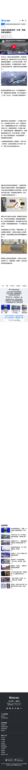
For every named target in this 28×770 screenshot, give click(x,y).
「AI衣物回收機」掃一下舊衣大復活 (14, 302)
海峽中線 (12, 285)
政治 (5, 27)
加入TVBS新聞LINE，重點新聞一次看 (14, 317)
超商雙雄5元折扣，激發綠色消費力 (14, 299)
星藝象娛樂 (3, 745)
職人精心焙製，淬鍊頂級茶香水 (14, 293)
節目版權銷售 (4, 747)
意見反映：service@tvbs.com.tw (14, 703)
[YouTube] (18, 708)
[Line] (10, 708)
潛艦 (7, 285)
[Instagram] (15, 708)
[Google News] (20, 708)
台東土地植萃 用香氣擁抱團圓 (14, 292)
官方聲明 (3, 752)
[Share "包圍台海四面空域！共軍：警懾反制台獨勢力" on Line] (22, 20)
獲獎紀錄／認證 (4, 754)
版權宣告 (3, 730)
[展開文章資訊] (25, 36)
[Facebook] (7, 708)
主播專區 (3, 743)
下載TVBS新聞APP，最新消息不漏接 (14, 316)
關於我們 (3, 716)
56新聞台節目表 (4, 718)
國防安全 (18, 285)
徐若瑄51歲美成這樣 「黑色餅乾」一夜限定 (14, 24)
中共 (3, 285)
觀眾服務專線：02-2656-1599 (14, 704)
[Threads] (12, 708)
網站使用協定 (4, 728)
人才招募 (3, 741)
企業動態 (3, 739)
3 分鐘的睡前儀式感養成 (14, 295)
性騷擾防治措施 (4, 726)
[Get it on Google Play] (18, 759)
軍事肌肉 (24, 285)
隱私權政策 (3, 725)
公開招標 (3, 748)
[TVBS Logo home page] (5, 20)
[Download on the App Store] (9, 759)
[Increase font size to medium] (20, 20)
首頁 (2, 27)
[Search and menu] (25, 20)
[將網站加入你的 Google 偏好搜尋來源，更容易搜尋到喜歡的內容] (14, 320)
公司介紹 (3, 737)
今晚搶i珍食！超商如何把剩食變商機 (14, 301)
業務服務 (3, 750)
